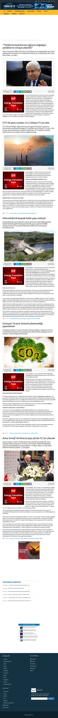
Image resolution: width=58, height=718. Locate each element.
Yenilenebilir (30, 11)
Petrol (45, 11)
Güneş (5, 666)
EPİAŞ (23, 318)
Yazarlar (5, 700)
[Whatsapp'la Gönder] (22, 91)
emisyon (15, 213)
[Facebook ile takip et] (39, 1)
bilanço (33, 538)
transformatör (23, 538)
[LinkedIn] (20, 91)
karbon (26, 213)
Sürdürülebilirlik (7, 684)
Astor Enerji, (37, 487)
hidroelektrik (16, 318)
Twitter (33, 661)
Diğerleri (21, 13)
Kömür (39, 11)
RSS (32, 670)
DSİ (21, 318)
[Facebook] (15, 91)
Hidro (5, 663)
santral (34, 318)
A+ (49, 91)
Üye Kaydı (6, 705)
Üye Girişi (6, 707)
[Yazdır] (28, 91)
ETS (35, 213)
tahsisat (33, 433)
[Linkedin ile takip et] (44, 1)
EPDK (22, 213)
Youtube (33, 668)
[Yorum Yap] (30, 91)
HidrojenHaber (26, 624)
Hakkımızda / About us (9, 703)
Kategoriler (6, 656)
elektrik (38, 318)
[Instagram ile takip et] (46, 1)
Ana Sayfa (6, 691)
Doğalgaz (6, 13)
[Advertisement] (29, 26)
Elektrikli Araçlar (19, 11)
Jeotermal (6, 673)
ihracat (29, 538)
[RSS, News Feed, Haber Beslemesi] (51, 1)
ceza (19, 213)
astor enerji (16, 538)
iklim (37, 433)
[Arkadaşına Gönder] (25, 91)
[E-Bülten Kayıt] (54, 1)
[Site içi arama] (36, 1)
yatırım (37, 538)
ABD (41, 538)
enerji (10, 213)
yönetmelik (31, 213)
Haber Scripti (28, 715)
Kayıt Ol (51, 698)
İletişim (5, 696)
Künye (5, 693)
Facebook (33, 659)
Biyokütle (6, 670)
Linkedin (33, 663)
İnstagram (33, 666)
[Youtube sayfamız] (49, 1)
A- (52, 91)
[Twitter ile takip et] (41, 1)
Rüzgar (5, 668)
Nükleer (14, 13)
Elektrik (9, 11)
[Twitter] (17, 91)
